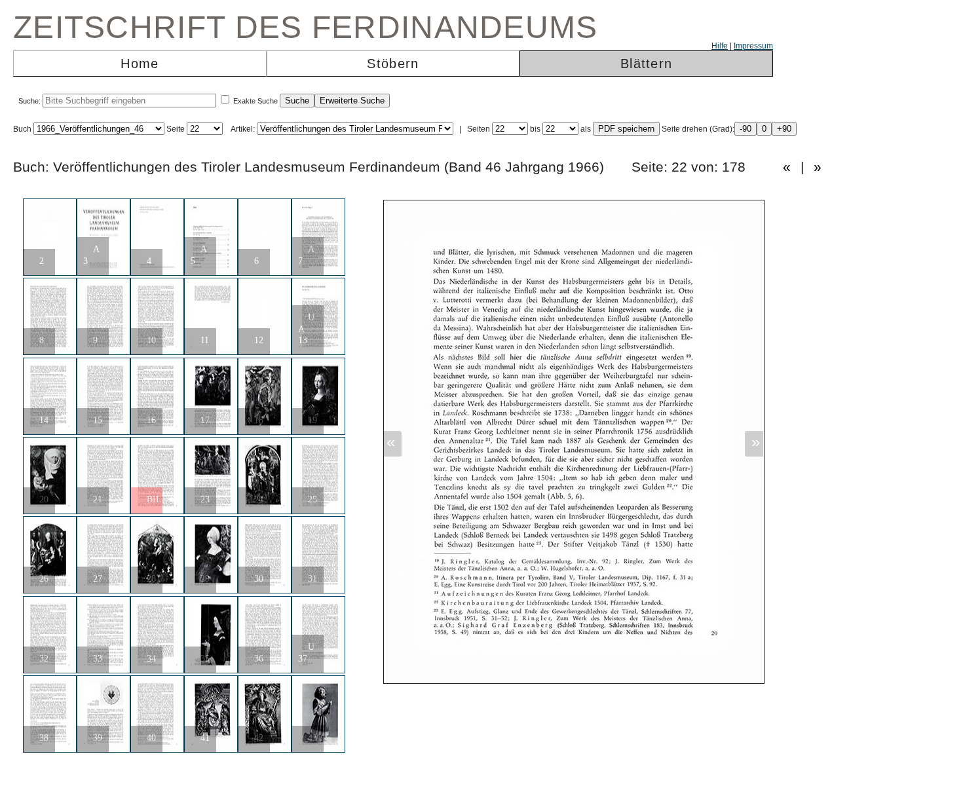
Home (140, 63)
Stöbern (393, 63)
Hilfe (719, 45)
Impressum (753, 45)
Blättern (646, 63)
